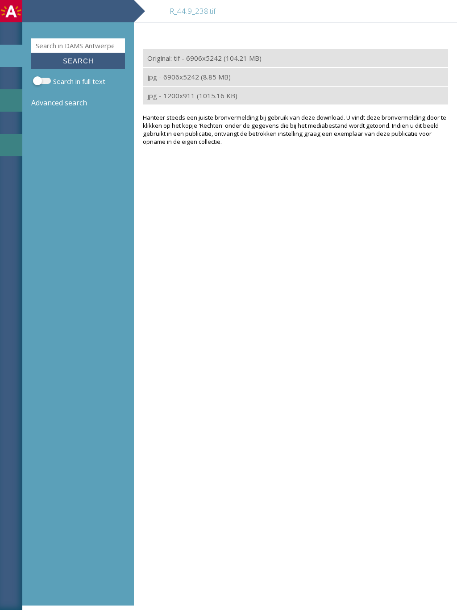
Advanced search (59, 103)
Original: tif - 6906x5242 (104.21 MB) (204, 58)
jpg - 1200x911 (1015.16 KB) (192, 95)
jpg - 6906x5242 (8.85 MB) (189, 76)
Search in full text (79, 81)
